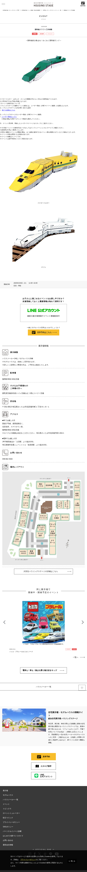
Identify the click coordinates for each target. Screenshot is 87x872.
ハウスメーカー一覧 (10, 800)
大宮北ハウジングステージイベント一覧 (52, 10)
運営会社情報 (8, 845)
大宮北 (34, 33)
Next (82, 621)
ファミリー (50, 33)
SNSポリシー (8, 827)
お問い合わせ (8, 840)
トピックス (7, 809)
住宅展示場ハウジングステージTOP (11, 10)
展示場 (5, 790)
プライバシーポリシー (11, 822)
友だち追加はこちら (8, 110)
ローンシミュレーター (11, 813)
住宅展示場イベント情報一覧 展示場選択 (31, 10)
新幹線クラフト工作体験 (69, 10)
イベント (6, 804)
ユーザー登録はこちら (9, 117)
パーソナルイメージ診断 (12, 831)
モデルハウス (8, 795)
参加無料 (42, 33)
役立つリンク (8, 818)
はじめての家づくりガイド (13, 836)
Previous (4, 621)
